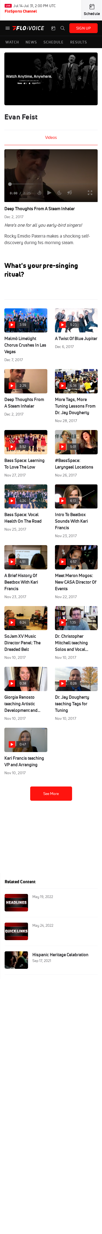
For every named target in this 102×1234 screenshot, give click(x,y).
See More (51, 793)
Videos (51, 137)
